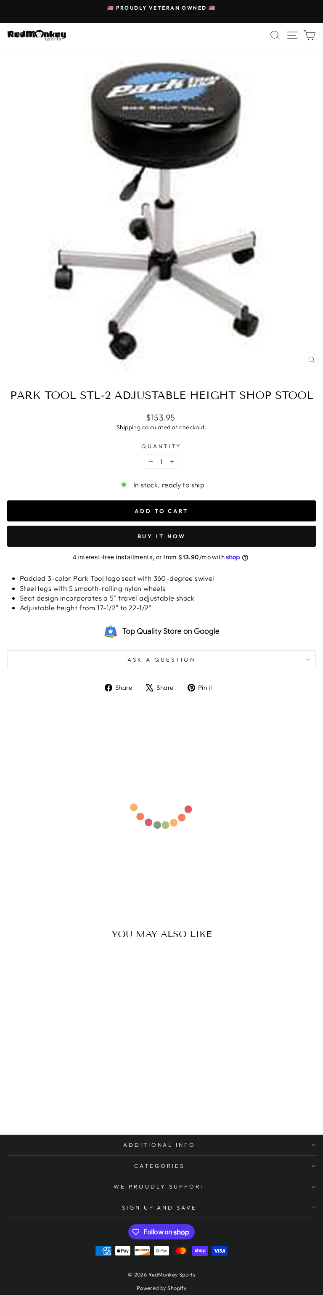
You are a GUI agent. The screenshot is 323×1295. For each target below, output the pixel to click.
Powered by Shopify (161, 1287)
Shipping (128, 427)
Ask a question (161, 659)
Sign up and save (159, 1207)
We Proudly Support (159, 1186)
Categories (159, 1165)
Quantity (161, 446)
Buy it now (162, 536)
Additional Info (159, 1144)
